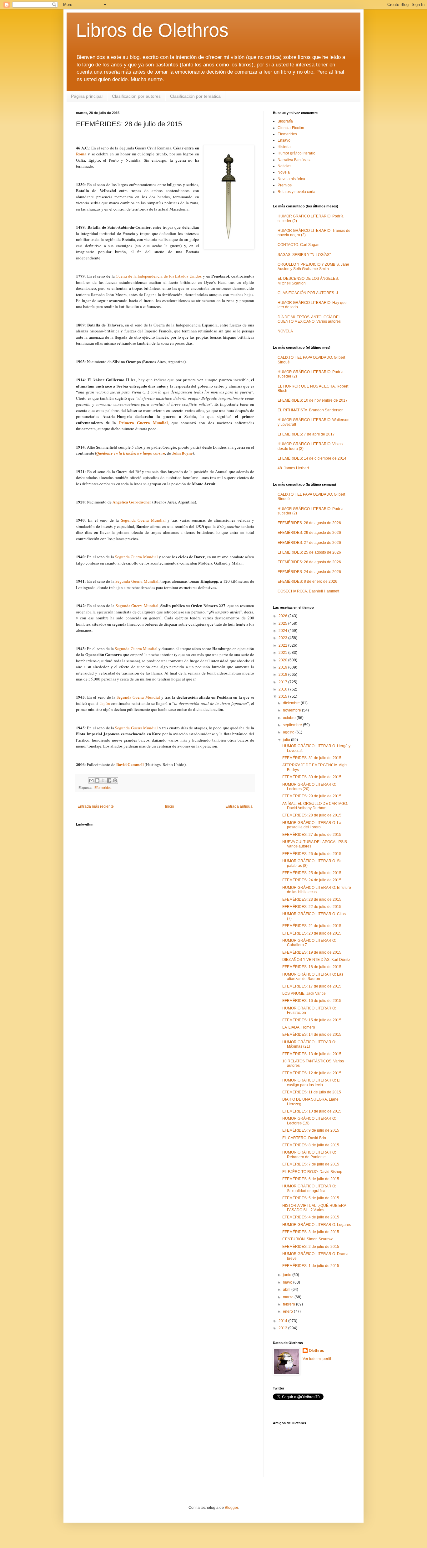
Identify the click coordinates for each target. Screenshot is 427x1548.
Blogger (231, 1507)
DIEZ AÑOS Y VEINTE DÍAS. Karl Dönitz (316, 959)
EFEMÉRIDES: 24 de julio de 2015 (311, 880)
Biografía (285, 121)
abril (287, 1289)
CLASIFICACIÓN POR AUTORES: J (308, 293)
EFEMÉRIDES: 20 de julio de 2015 (311, 933)
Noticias (284, 166)
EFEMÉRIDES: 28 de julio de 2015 (311, 815)
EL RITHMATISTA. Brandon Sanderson (311, 410)
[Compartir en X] (103, 780)
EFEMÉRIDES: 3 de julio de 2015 (310, 1232)
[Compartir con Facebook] (109, 780)
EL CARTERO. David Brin (304, 1138)
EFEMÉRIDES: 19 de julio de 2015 (311, 952)
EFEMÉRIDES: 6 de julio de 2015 (310, 1179)
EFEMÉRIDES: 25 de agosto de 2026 (309, 552)
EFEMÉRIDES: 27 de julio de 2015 (311, 834)
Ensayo (284, 140)
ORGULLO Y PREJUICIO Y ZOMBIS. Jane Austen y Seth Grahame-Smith (313, 266)
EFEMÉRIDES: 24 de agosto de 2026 (309, 572)
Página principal (87, 96)
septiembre (293, 725)
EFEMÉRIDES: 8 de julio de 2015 (310, 1145)
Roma (81, 154)
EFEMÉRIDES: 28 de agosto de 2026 (309, 523)
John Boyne (182, 453)
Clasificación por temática (195, 96)
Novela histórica (291, 179)
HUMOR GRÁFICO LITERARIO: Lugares (316, 1224)
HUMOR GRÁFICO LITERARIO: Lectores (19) (309, 1120)
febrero (289, 1304)
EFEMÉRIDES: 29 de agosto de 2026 (309, 532)
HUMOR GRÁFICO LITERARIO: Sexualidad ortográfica (309, 1188)
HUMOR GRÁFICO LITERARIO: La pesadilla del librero (311, 825)
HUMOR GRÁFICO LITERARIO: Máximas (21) (309, 1044)
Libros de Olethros (152, 30)
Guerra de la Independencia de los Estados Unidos (159, 276)
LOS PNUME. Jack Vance (304, 993)
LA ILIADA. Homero (298, 1027)
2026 (283, 616)
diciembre (292, 703)
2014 (283, 1321)
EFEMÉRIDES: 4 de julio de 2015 (310, 1217)
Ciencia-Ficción (291, 128)
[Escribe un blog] (97, 780)
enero (288, 1311)
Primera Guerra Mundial (143, 422)
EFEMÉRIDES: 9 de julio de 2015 (310, 1130)
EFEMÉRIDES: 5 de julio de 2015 (310, 1198)
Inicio (169, 806)
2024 (283, 630)
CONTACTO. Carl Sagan (298, 244)
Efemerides (103, 788)
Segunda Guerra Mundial (143, 520)
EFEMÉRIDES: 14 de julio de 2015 (311, 1034)
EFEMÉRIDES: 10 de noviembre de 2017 (313, 400)
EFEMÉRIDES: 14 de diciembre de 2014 (312, 458)
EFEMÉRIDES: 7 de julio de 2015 (310, 1164)
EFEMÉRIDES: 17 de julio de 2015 (311, 986)
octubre (290, 718)
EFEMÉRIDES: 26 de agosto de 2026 (309, 562)
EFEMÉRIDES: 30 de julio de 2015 (311, 777)
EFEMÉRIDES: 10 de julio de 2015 (311, 1111)
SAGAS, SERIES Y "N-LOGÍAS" (304, 255)
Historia (284, 147)
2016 (283, 689)
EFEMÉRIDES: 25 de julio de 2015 (311, 873)
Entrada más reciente (96, 806)
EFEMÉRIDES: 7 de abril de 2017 (306, 434)
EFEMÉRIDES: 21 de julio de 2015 (311, 926)
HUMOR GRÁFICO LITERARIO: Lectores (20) (309, 786)
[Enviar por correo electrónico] (91, 780)
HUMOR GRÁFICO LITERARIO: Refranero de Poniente (309, 1154)
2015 (283, 696)
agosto (289, 732)
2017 (283, 682)
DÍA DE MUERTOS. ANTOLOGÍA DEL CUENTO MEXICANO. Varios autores (309, 319)
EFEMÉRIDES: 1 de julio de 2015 (310, 1266)
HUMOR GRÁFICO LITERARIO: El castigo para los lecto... (311, 1082)
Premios (285, 185)
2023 (283, 638)
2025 (283, 623)
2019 (283, 667)
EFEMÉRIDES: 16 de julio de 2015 (311, 1000)
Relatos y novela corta (296, 192)
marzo (288, 1297)
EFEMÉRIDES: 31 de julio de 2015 (311, 758)
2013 (283, 1328)
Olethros (316, 1350)
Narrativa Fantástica (295, 160)
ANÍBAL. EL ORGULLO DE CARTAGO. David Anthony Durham (315, 805)
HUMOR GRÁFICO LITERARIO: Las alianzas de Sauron (312, 976)
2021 (283, 652)
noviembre (292, 710)
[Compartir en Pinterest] (115, 780)
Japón (105, 703)
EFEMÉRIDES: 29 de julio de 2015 (311, 796)
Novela (284, 172)
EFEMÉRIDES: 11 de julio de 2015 (311, 1092)
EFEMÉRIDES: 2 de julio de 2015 (310, 1246)
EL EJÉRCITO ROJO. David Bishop (312, 1172)
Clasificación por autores (136, 96)
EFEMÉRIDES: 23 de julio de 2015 (311, 899)
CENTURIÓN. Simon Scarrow (307, 1239)
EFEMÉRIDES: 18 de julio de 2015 (311, 967)
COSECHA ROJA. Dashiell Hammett (308, 591)
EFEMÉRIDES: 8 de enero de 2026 (307, 581)
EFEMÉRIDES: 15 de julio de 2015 (311, 1020)
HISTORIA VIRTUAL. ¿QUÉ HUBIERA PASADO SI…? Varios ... (314, 1207)
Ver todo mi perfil (317, 1359)
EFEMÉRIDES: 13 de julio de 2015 (311, 1054)
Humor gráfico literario (296, 153)
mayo (288, 1282)
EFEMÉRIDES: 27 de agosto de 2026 (309, 542)
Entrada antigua (239, 806)
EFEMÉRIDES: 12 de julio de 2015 (311, 1073)
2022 (283, 645)
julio (287, 740)
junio (287, 1275)
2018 (283, 674)
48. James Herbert (293, 468)
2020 (283, 660)
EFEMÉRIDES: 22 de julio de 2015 (311, 906)
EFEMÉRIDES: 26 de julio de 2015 (311, 854)
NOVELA (285, 331)
